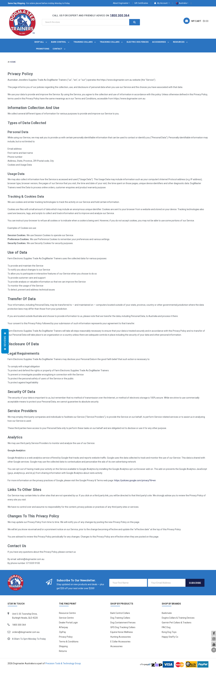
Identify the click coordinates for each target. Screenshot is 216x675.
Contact (58, 49)
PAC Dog (166, 627)
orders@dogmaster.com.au (26, 632)
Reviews (4, 341)
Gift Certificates (141, 3)
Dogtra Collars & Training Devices (178, 618)
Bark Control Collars (120, 613)
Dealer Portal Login (68, 622)
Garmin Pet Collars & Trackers (176, 622)
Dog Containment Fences (123, 622)
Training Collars (83, 42)
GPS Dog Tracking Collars (122, 627)
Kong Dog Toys (169, 632)
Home (13, 62)
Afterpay (63, 627)
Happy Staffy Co (170, 637)
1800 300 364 (119, 15)
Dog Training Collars (120, 618)
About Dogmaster (120, 3)
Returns (63, 651)
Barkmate (167, 613)
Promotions (42, 49)
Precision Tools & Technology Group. (63, 663)
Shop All (39, 42)
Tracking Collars (110, 42)
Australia (182, 3)
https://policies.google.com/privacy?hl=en (135, 480)
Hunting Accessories (120, 637)
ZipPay (62, 632)
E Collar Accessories (120, 641)
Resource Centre (67, 613)
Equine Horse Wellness (121, 632)
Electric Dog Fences (137, 42)
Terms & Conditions (68, 641)
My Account (162, 3)
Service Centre (66, 618)
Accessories (159, 42)
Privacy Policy (66, 637)
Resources (179, 42)
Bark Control (59, 42)
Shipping (63, 646)
